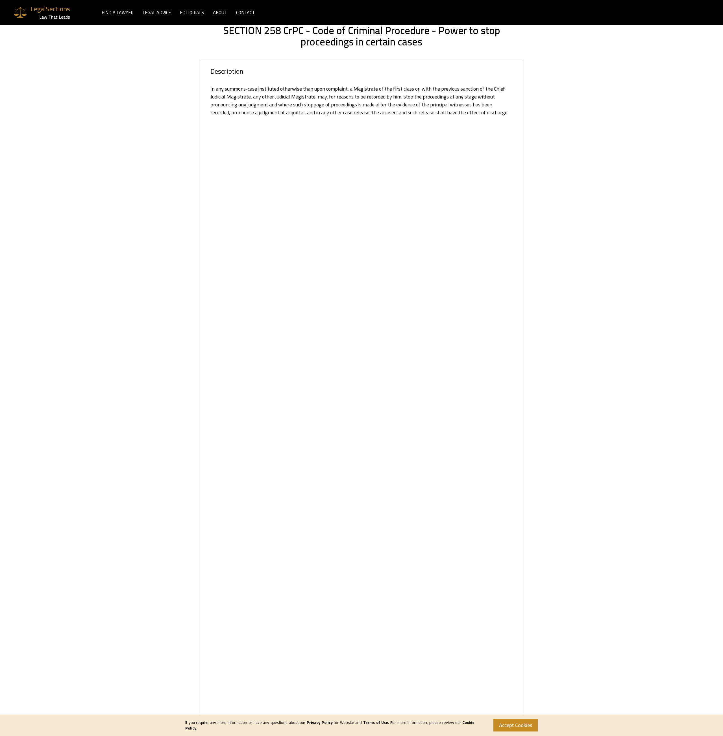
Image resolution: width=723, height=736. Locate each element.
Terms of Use (375, 722)
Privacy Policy (320, 722)
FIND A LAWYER (118, 12)
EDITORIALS (192, 12)
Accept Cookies (515, 725)
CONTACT (245, 12)
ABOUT (220, 12)
